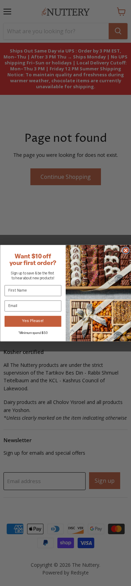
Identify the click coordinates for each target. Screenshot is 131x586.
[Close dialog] (125, 250)
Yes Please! (33, 321)
